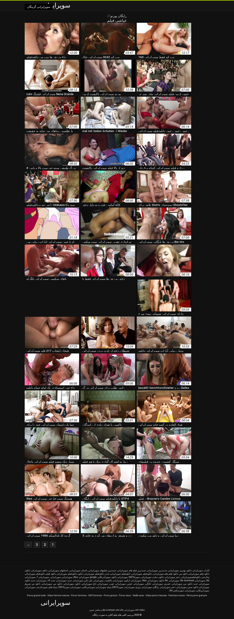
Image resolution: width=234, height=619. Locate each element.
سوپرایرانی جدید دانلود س (196, 584)
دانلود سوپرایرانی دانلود (36, 570)
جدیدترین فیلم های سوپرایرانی (131, 570)
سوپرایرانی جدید (75, 580)
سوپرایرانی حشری (173, 584)
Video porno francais (156, 595)
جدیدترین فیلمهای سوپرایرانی (102, 570)
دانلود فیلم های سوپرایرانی (165, 573)
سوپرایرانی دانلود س (63, 584)
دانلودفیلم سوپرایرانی (142, 573)
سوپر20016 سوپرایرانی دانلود (126, 577)
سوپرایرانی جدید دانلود (35, 580)
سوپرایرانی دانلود (83, 584)
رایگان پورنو (118, 16)
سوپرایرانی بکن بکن (94, 580)
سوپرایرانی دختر (179, 587)
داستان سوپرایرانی (78, 570)
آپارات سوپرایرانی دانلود (198, 570)
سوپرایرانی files (150, 580)
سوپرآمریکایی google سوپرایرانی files (92, 577)
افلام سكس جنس (97, 610)
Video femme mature (58, 595)
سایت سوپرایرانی (149, 577)
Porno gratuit (110, 595)
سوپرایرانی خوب (118, 584)
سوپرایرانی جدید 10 (57, 580)
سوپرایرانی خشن (135, 584)
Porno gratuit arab (36, 595)
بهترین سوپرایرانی (176, 570)
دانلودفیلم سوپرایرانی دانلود (91, 573)
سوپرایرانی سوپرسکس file (182, 590)
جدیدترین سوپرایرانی (157, 570)
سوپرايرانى (67, 577)
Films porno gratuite (197, 595)
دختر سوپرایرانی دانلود (169, 577)
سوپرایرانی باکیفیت (114, 580)
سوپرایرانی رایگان (161, 587)
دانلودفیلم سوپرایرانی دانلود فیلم (61, 573)
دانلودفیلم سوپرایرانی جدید (118, 573)
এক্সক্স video (140, 610)
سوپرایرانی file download (192, 580)
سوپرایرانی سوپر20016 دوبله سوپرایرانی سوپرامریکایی (108, 587)
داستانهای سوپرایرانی (58, 570)
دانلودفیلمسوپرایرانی (191, 577)
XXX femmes (95, 595)
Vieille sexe (138, 595)
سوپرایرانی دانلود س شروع (38, 584)
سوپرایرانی (55, 577)
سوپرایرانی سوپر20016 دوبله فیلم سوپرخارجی (58, 587)
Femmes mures (177, 595)
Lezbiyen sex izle (114, 610)
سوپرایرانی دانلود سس (198, 587)
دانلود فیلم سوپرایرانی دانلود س (194, 573)
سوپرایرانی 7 (42, 577)
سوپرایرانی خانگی (154, 584)
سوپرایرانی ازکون (132, 580)
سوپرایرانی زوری (144, 587)
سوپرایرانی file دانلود (169, 580)
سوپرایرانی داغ (100, 584)
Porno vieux (125, 595)
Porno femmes (79, 595)
